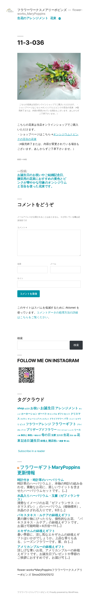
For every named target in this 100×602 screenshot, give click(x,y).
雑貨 (61, 441)
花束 (53, 18)
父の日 (60, 435)
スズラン (23, 419)
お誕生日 (47, 408)
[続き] (59, 18)
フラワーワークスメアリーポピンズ (42, 10)
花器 (75, 435)
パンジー (72, 419)
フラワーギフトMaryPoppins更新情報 (48, 469)
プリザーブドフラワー (41, 429)
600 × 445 (22, 159)
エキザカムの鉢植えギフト (36, 531)
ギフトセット (64, 414)
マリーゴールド (62, 430)
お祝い (35, 408)
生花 (66, 435)
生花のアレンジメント (32, 18)
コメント (22, 227)
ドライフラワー (56, 419)
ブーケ (23, 430)
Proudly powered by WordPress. (64, 592)
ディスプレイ (44, 419)
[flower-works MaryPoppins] (26, 383)
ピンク (22, 424)
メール (53, 264)
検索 (20, 338)
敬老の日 (38, 435)
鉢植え (44, 440)
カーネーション (29, 413)
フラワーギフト (64, 424)
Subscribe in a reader (31, 451)
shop (20, 408)
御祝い (31, 435)
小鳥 (18, 435)
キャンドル (52, 414)
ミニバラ (71, 430)
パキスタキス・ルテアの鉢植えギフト (44, 515)
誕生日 (35, 440)
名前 (19, 264)
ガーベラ (42, 414)
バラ (66, 418)
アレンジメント (66, 408)
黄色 (67, 441)
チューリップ (33, 419)
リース (77, 429)
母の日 (46, 435)
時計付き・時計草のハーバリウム (40, 480)
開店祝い (53, 440)
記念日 (25, 440)
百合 (71, 435)
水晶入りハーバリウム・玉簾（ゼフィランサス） (48, 497)
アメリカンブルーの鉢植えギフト (41, 547)
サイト (20, 278)
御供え (24, 435)
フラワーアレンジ (38, 424)
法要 (53, 435)
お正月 (27, 409)
